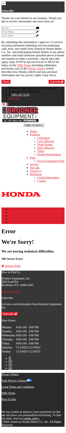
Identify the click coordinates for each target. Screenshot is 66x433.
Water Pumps (45, 144)
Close (6, 81)
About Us (35, 170)
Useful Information (48, 177)
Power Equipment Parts (51, 161)
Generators (43, 137)
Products (35, 134)
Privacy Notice (36, 68)
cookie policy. (31, 418)
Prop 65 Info (8, 399)
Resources (36, 174)
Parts (33, 157)
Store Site (14, 98)
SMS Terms (24, 65)
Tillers (40, 151)
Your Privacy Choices (14, 380)
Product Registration (49, 154)
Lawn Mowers (45, 141)
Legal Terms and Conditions (17, 386)
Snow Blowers (45, 147)
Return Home (12, 266)
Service (34, 164)
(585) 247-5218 (20, 94)
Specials (34, 167)
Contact (41, 180)
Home (33, 131)
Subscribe (55, 81)
